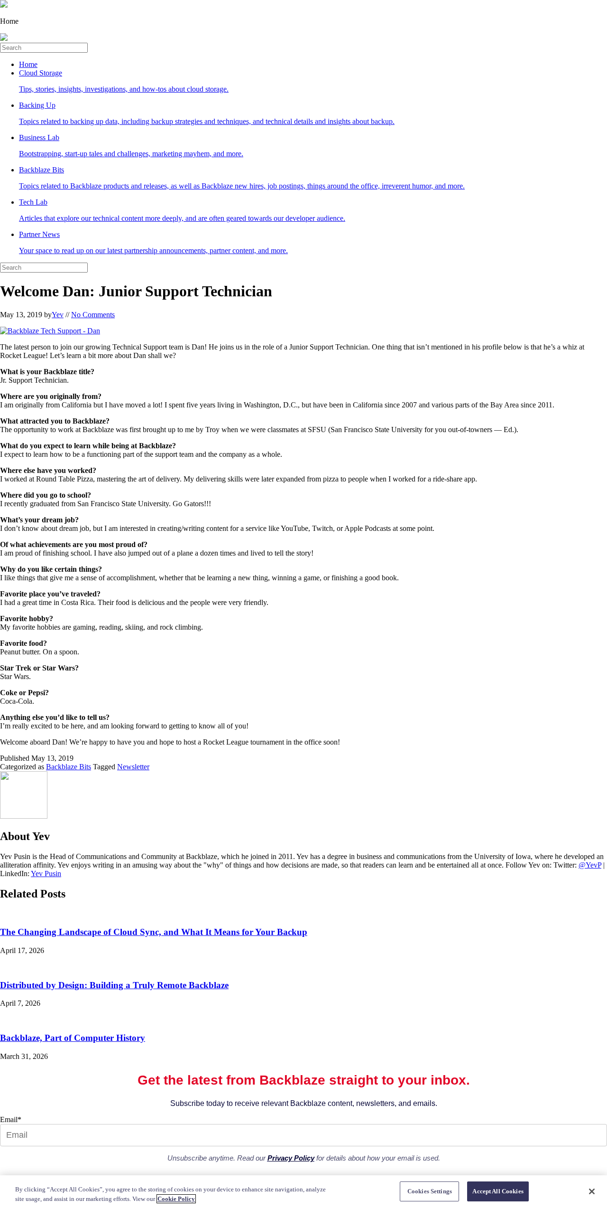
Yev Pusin (46, 873)
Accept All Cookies (497, 1191)
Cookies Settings (429, 1191)
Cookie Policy (176, 1198)
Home (28, 64)
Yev (58, 315)
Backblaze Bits (68, 767)
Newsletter (133, 767)
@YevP (590, 865)
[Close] (591, 1191)
